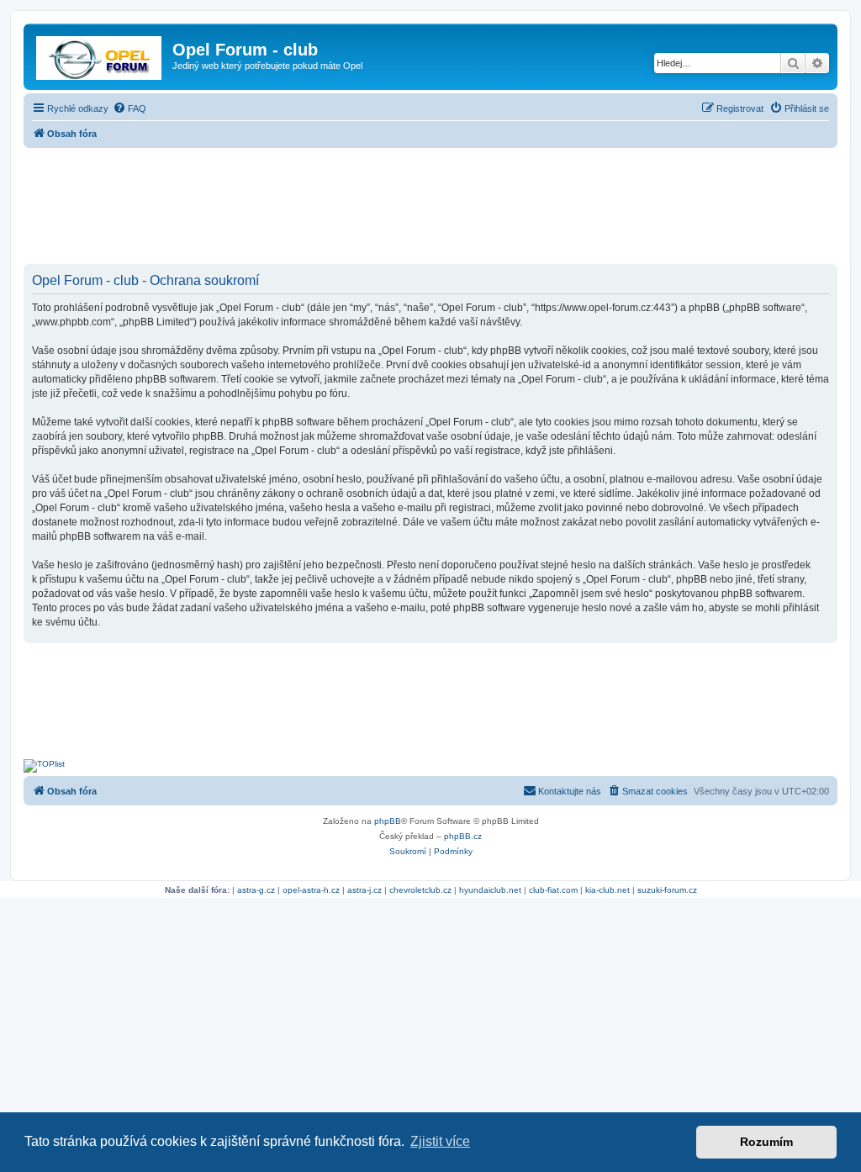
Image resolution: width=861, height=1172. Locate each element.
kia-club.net (607, 890)
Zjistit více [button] (440, 1141)
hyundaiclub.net (490, 890)
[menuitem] (129, 108)
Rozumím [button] (766, 1141)
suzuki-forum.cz (667, 890)
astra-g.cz (256, 890)
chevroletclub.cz (420, 890)
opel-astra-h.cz (311, 890)
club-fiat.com (553, 890)
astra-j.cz (364, 890)
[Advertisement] (430, 207)
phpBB (387, 821)
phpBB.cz (463, 836)
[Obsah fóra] (100, 55)
